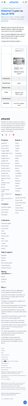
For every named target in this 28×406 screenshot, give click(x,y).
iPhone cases (5, 236)
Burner (3, 187)
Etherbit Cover (5, 176)
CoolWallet (18, 173)
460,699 (8, 379)
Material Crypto (5, 27)
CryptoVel (18, 205)
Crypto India (18, 200)
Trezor (17, 143)
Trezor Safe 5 (5, 148)
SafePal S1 (4, 143)
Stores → (18, 195)
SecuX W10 (16, 27)
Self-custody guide (6, 263)
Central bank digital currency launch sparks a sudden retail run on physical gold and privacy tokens (14, 326)
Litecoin (3, 282)
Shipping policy (5, 363)
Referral (3, 260)
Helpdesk (3, 255)
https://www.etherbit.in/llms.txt (8, 394)
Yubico (17, 151)
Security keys (5, 210)
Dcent (17, 178)
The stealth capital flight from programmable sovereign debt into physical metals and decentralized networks (14, 333)
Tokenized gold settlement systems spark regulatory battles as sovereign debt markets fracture (14, 311)
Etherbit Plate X (5, 168)
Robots (3, 248)
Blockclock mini (5, 163)
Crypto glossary (5, 265)
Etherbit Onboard (6, 268)
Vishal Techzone (19, 210)
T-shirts (3, 243)
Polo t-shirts (4, 241)
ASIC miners (4, 212)
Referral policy (4, 369)
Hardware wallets (6, 207)
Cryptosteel (18, 156)
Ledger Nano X (5, 158)
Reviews (3, 258)
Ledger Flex (4, 156)
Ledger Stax (4, 161)
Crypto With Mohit (20, 203)
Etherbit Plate (5, 166)
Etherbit (17, 183)
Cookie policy (4, 359)
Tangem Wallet (5, 151)
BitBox (17, 158)
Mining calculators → (6, 273)
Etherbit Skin (4, 173)
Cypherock (18, 176)
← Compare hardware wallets (11, 8)
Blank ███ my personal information (9, 361)
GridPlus (17, 191)
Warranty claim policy (6, 367)
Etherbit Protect (5, 171)
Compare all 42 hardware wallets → (11, 41)
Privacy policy (4, 357)
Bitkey (17, 161)
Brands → (18, 140)
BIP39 (19, 83)
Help (2, 352)
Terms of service (5, 355)
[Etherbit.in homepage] (14, 2)
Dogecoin (4, 279)
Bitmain (17, 163)
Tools (2, 231)
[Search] (23, 2)
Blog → (3, 287)
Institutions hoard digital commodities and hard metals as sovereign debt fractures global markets (13, 296)
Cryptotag (18, 153)
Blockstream (18, 166)
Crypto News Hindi (20, 198)
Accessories (4, 228)
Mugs (2, 238)
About (2, 348)
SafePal (17, 146)
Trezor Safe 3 (5, 146)
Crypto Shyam (19, 208)
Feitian (17, 186)
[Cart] (26, 2)
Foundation (18, 188)
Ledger (17, 148)
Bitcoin (3, 277)
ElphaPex (17, 181)
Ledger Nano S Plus (6, 153)
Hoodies (3, 233)
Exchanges (4, 215)
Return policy (4, 365)
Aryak (16, 213)
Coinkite (17, 171)
